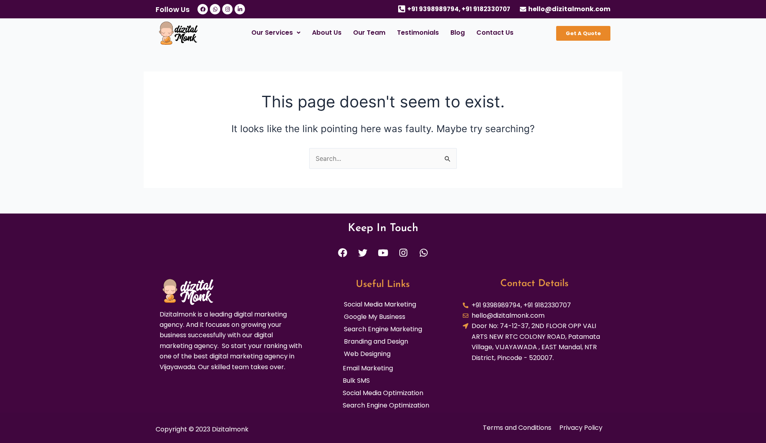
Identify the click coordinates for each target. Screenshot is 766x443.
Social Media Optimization (383, 393)
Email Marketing (368, 368)
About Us (327, 32)
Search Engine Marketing (383, 329)
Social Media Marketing (380, 304)
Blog (457, 32)
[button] (275, 33)
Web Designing (367, 354)
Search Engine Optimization (386, 405)
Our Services (272, 32)
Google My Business (374, 317)
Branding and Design (376, 341)
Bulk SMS (356, 381)
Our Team (369, 32)
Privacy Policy (580, 428)
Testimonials (418, 32)
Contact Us (494, 32)
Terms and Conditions (517, 428)
